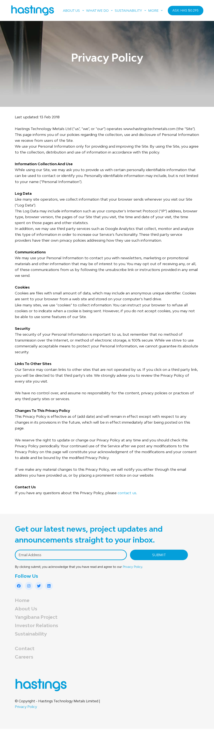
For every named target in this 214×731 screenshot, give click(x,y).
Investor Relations (36, 625)
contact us (127, 493)
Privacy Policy (132, 567)
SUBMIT (159, 555)
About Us (26, 608)
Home (22, 600)
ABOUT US (71, 10)
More (153, 10)
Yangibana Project (36, 617)
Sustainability (31, 634)
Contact (24, 648)
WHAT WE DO (97, 10)
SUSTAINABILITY (128, 10)
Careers (24, 657)
